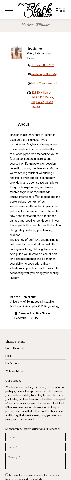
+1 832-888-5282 (42, 65)
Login (8, 355)
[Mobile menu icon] (9, 10)
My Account (12, 363)
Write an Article (14, 371)
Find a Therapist (14, 348)
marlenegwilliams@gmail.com (50, 74)
